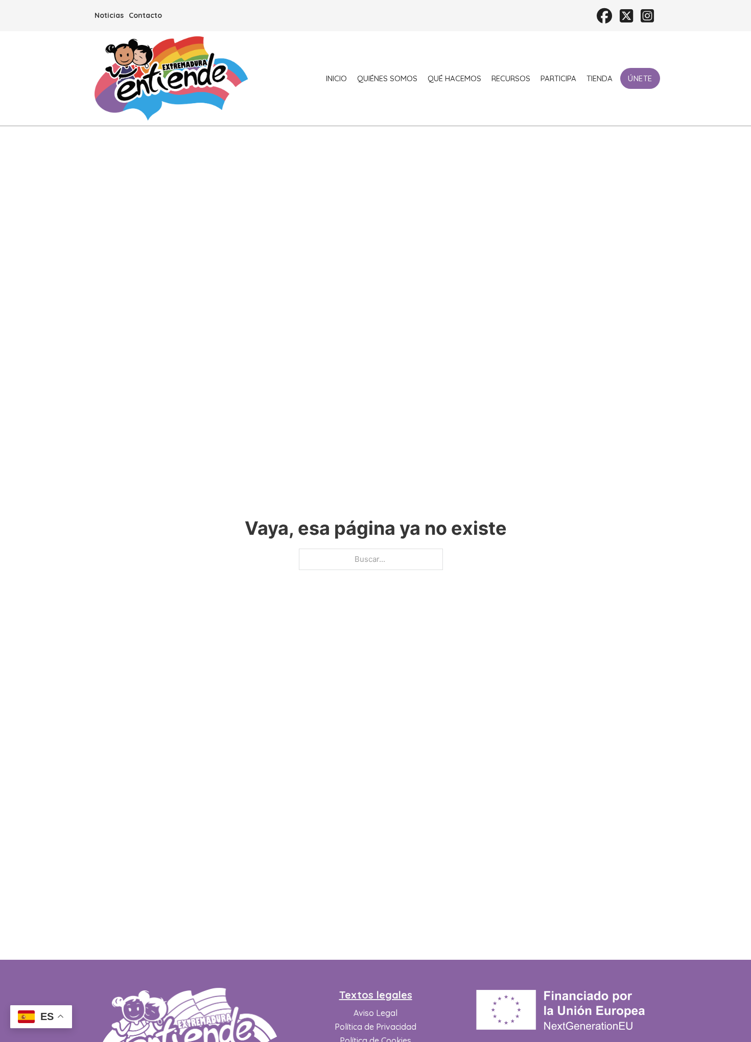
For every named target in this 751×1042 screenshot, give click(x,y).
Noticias (109, 15)
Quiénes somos (387, 78)
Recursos (510, 78)
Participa (558, 78)
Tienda (599, 78)
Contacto (145, 15)
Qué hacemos (454, 78)
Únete (640, 78)
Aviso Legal (375, 1013)
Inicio (336, 78)
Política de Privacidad (375, 1027)
